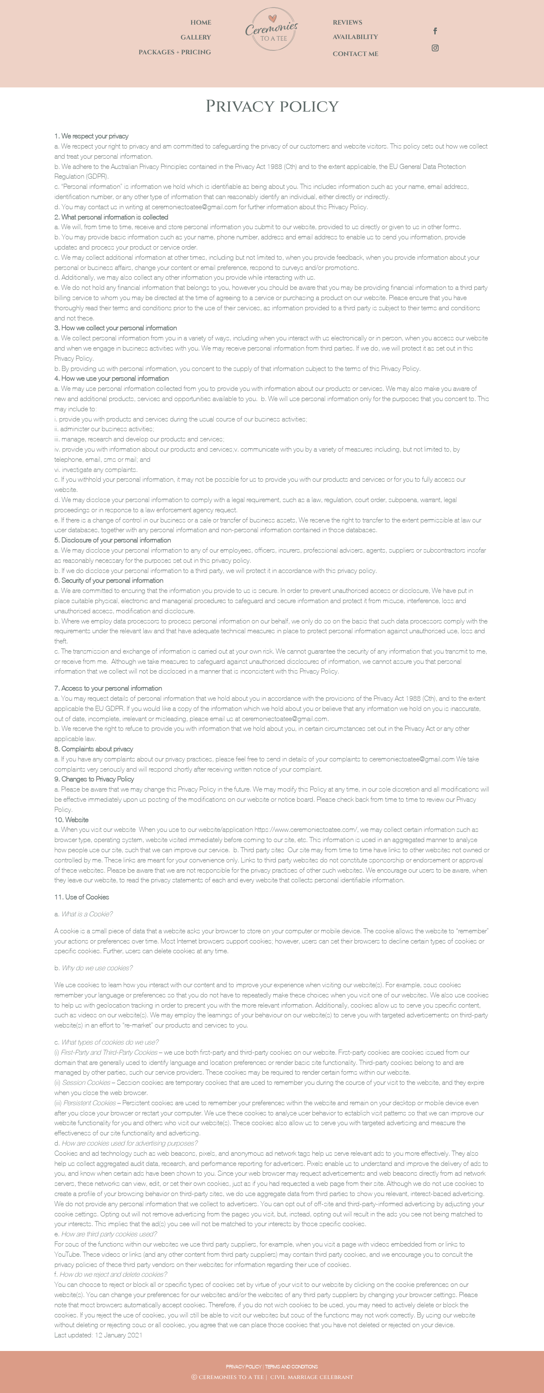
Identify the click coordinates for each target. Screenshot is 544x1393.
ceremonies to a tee (231, 1377)
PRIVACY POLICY (243, 1366)
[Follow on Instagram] (435, 48)
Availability (355, 37)
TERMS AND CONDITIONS (291, 1366)
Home (200, 22)
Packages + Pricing (175, 52)
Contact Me (355, 54)
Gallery (196, 37)
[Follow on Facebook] (435, 31)
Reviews (348, 22)
